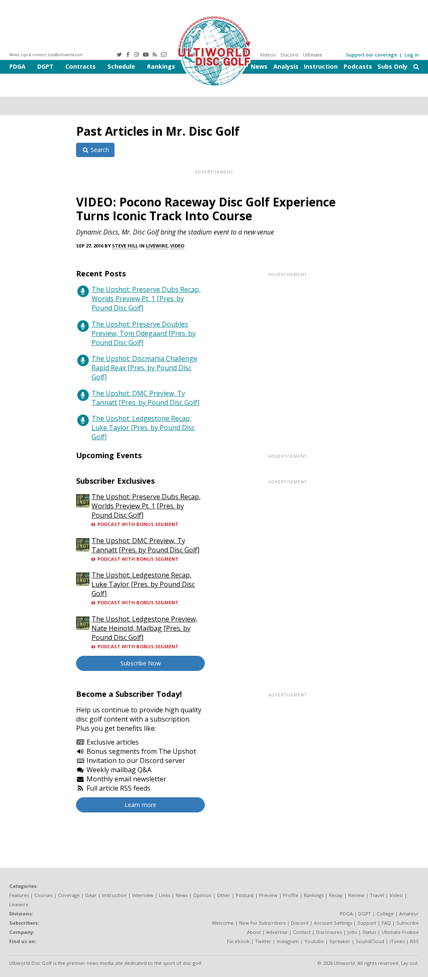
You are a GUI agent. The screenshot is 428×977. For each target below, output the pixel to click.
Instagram (288, 941)
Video (177, 245)
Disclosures (329, 932)
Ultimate (312, 55)
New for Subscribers (262, 923)
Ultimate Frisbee (400, 932)
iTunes (397, 941)
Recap (336, 895)
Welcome (223, 923)
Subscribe (407, 923)
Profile (290, 895)
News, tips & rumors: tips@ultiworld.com (46, 54)
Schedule (121, 66)
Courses (43, 895)
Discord (289, 55)
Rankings (161, 66)
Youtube (314, 941)
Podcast (245, 895)
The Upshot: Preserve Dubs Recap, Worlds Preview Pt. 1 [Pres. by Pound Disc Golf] (146, 298)
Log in (412, 55)
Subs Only (392, 66)
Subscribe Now (140, 663)
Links (164, 895)
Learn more (140, 805)
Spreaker (339, 941)
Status (369, 932)
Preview (268, 895)
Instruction (321, 66)
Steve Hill (125, 245)
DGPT (45, 66)
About (254, 932)
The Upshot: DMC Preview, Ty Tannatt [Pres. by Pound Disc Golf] (145, 398)
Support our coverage (371, 55)
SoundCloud (370, 941)
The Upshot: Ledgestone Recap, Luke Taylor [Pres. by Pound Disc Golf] (143, 427)
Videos (267, 55)
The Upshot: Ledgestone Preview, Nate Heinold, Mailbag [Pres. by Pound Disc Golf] (144, 628)
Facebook (238, 941)
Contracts (80, 66)
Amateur (409, 913)
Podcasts (358, 66)
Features (19, 895)
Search (99, 150)
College (385, 913)
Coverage (69, 895)
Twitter (263, 941)
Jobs (352, 932)
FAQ (386, 923)
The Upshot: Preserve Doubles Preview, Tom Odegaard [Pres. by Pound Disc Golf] (144, 333)
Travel (377, 895)
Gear (91, 895)
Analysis (285, 66)
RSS (414, 941)
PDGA (17, 66)
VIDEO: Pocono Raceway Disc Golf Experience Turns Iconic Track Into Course (206, 209)
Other (223, 895)
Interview (142, 895)
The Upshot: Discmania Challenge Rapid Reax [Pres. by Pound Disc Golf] (144, 368)
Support (366, 923)
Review (356, 895)
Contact (302, 932)
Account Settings (333, 923)
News (259, 66)
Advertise (277, 932)
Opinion (202, 895)
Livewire (157, 245)
